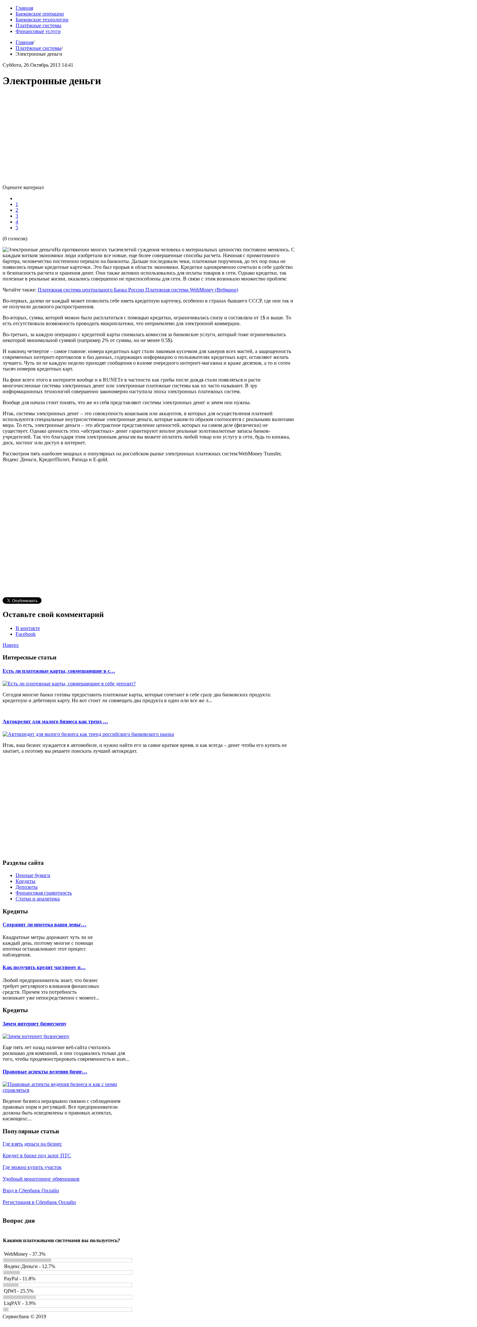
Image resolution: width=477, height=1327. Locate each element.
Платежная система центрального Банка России (91, 289)
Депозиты (27, 887)
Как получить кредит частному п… (44, 967)
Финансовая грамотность (44, 893)
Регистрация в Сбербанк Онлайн (39, 1202)
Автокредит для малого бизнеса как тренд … (55, 721)
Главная (24, 42)
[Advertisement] (149, 139)
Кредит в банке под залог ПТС (37, 1155)
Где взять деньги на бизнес (32, 1144)
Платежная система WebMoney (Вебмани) (191, 289)
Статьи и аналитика (38, 898)
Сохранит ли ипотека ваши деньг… (44, 924)
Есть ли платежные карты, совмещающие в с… (59, 671)
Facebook (26, 634)
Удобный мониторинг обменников (41, 1179)
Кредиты (25, 881)
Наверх (11, 645)
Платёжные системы (38, 48)
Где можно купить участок (32, 1167)
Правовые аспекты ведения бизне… (45, 1071)
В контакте (28, 628)
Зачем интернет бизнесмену (35, 1023)
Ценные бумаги (33, 875)
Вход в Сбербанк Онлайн (31, 1190)
